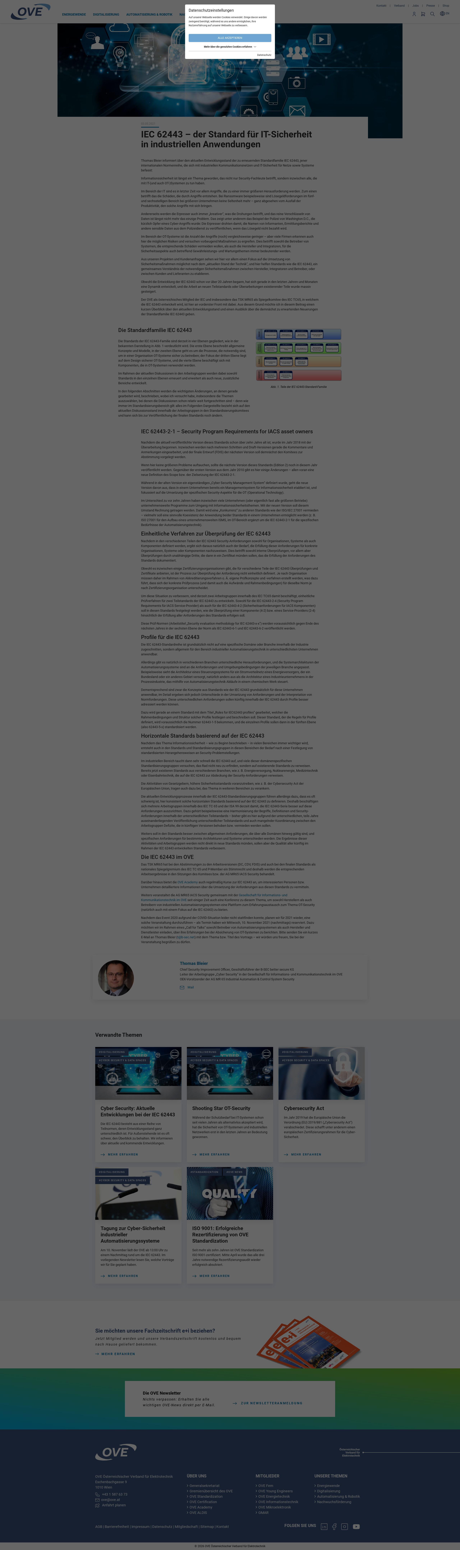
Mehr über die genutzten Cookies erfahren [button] (228, 46)
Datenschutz (264, 55)
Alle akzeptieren (230, 38)
